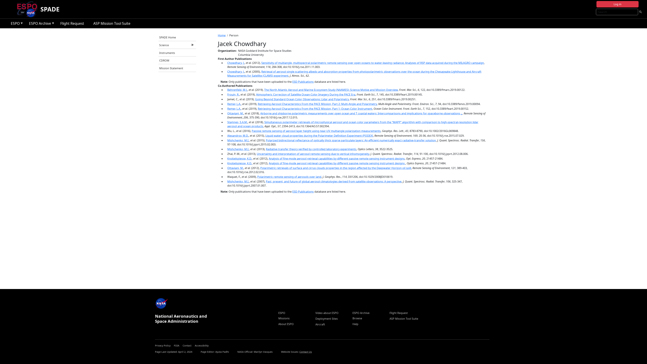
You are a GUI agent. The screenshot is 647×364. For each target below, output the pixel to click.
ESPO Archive (39, 24)
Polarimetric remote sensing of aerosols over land (289, 177)
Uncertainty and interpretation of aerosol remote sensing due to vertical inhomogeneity (313, 154)
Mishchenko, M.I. (238, 140)
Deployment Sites (326, 319)
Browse (357, 318)
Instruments (167, 53)
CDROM (164, 60)
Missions (284, 318)
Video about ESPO (326, 313)
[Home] (28, 9)
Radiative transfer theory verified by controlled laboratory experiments (311, 149)
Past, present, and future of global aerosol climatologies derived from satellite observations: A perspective (334, 181)
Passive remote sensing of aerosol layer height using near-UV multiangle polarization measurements (316, 131)
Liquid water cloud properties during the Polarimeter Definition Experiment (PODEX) (319, 136)
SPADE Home (167, 37)
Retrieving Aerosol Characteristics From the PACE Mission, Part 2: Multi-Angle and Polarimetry (317, 104)
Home (222, 35)
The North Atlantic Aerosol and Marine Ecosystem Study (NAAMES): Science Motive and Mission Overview (331, 90)
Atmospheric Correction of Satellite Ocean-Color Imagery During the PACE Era (305, 94)
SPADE (49, 9)
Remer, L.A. (234, 104)
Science (163, 46)
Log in (617, 4)
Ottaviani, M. (235, 113)
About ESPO (286, 324)
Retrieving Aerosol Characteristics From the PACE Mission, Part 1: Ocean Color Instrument (315, 109)
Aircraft (320, 324)
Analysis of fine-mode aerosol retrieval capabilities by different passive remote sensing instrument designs (337, 158)
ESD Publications (303, 82)
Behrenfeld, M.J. (237, 90)
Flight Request (72, 23)
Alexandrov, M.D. (238, 136)
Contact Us (305, 351)
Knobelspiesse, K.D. (239, 158)
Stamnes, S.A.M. (237, 122)
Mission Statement (171, 68)
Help (355, 324)
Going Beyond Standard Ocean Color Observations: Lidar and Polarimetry (302, 99)
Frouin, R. (233, 94)
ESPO (14, 24)
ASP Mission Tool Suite (111, 23)
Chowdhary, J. (235, 63)
